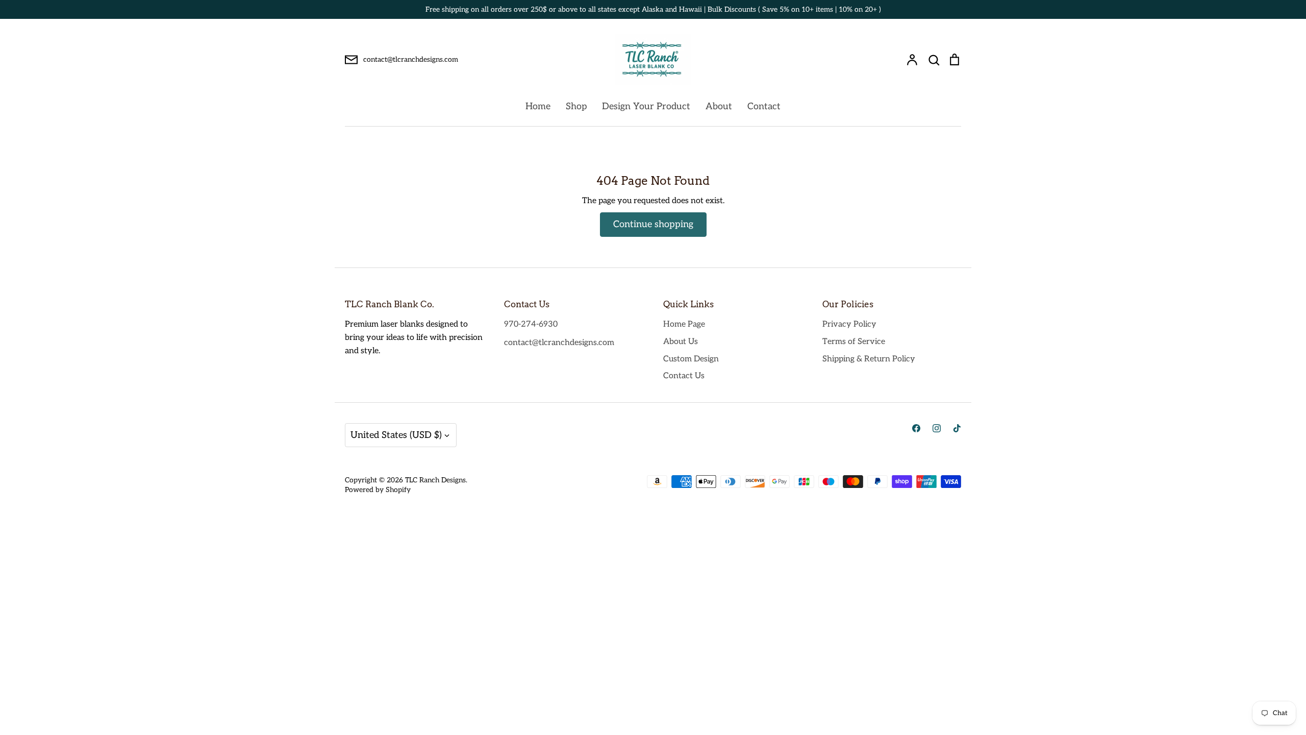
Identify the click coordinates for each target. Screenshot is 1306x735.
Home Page (684, 324)
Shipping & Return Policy (868, 359)
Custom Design (691, 359)
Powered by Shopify (378, 489)
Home (537, 106)
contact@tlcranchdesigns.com (559, 343)
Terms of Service (853, 342)
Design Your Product (646, 106)
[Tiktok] (957, 428)
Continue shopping (653, 224)
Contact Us (684, 376)
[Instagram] (936, 428)
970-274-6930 (531, 324)
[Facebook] (916, 428)
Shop (576, 106)
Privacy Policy (849, 324)
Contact (764, 106)
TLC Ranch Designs (435, 480)
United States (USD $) (396, 435)
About (719, 106)
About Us (680, 342)
